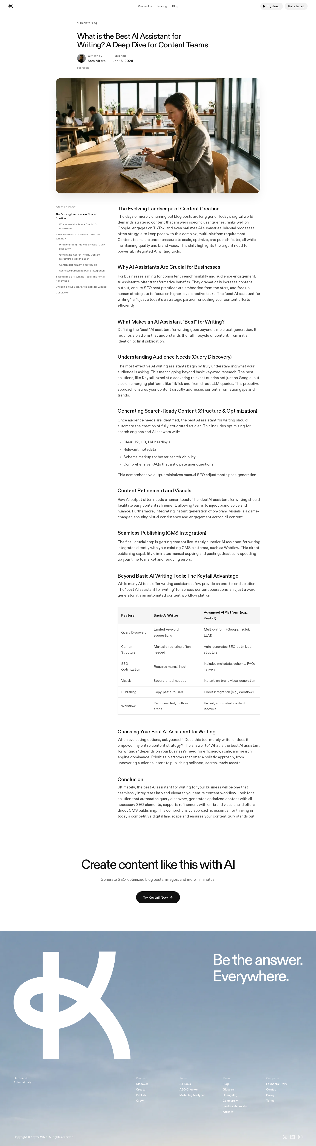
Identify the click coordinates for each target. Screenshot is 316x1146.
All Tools (185, 1083)
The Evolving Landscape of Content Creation (76, 216)
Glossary (229, 1089)
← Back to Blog (87, 22)
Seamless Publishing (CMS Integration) (82, 270)
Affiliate (228, 1111)
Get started (296, 6)
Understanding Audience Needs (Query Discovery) (82, 246)
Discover (142, 1083)
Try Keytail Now (155, 897)
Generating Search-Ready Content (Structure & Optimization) (79, 256)
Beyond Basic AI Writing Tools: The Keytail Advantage (80, 278)
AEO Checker (188, 1089)
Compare (229, 1100)
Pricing (162, 6)
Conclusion (62, 292)
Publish (141, 1095)
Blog (175, 6)
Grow (140, 1100)
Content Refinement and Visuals (78, 265)
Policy (270, 1095)
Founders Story (276, 1083)
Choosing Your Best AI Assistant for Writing (81, 286)
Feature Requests (235, 1106)
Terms (270, 1100)
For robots (83, 67)
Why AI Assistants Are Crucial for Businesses (78, 226)
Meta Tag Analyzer (192, 1095)
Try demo (273, 6)
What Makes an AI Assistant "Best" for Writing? (78, 236)
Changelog (230, 1095)
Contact (272, 1089)
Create (141, 1089)
